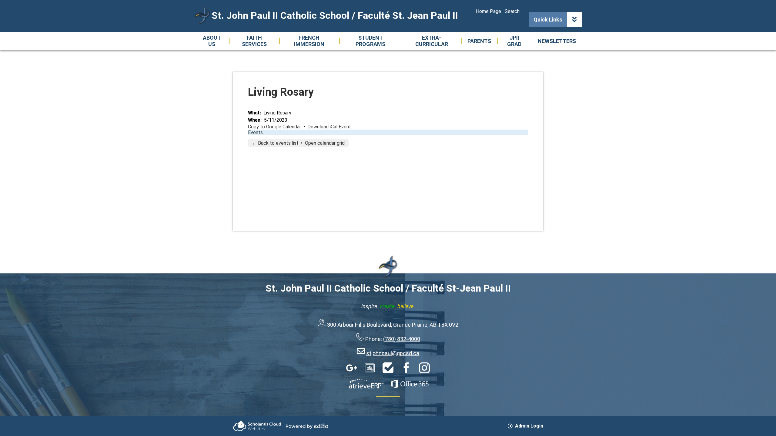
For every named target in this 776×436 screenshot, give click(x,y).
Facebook (406, 367)
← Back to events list (275, 143)
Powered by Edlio (307, 426)
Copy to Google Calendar (274, 127)
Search (512, 11)
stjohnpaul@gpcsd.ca (392, 353)
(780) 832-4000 (401, 339)
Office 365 (410, 384)
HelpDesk (388, 367)
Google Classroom (370, 367)
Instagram (424, 367)
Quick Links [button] (548, 19)
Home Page (488, 11)
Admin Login (529, 426)
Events (255, 132)
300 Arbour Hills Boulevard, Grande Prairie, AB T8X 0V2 (392, 325)
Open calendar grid (325, 143)
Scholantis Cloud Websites (257, 426)
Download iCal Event (329, 127)
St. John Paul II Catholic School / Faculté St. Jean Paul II (335, 15)
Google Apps (352, 367)
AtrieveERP (366, 384)
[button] (211, 41)
